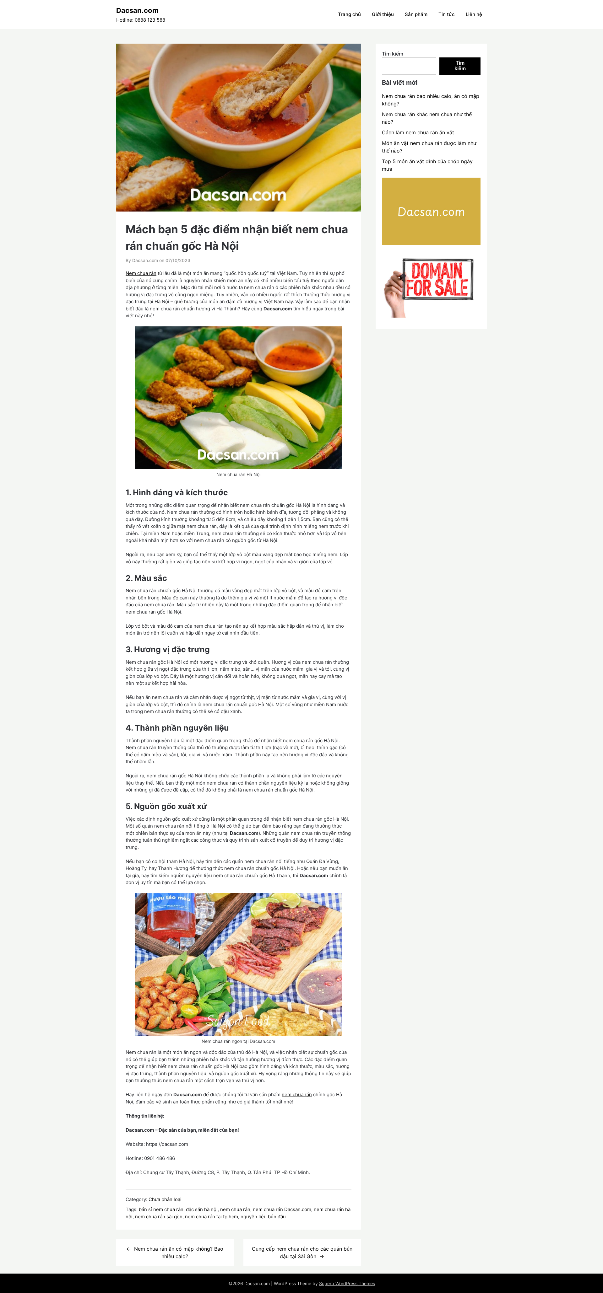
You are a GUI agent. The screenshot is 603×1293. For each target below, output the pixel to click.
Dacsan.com (137, 10)
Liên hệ (474, 14)
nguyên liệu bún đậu (263, 1217)
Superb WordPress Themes (347, 1283)
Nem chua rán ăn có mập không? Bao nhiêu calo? (178, 1252)
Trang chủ (349, 14)
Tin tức (446, 14)
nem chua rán (297, 1094)
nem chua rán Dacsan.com (282, 1209)
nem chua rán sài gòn (158, 1217)
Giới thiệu (383, 14)
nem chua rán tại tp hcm (211, 1217)
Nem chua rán (141, 273)
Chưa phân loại (165, 1199)
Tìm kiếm (392, 54)
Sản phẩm (416, 14)
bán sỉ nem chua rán (161, 1209)
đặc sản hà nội (202, 1209)
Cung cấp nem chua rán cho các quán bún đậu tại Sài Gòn (302, 1252)
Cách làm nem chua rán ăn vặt (418, 132)
